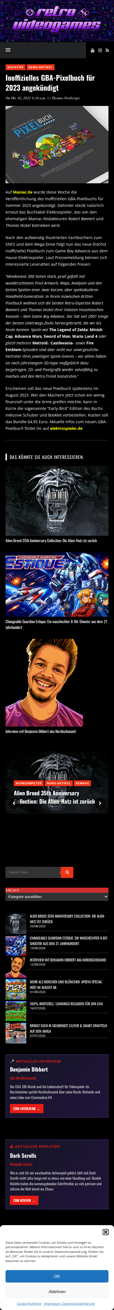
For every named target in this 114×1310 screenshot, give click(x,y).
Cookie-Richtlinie (29, 1303)
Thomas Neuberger (66, 97)
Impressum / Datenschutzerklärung (69, 1303)
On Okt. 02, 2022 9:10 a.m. (26, 97)
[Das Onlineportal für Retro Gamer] (57, 32)
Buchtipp (15, 67)
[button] (105, 1232)
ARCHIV (12, 890)
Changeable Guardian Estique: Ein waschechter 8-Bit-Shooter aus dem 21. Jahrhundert (69, 940)
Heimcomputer (29, 783)
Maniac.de (22, 192)
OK (57, 1276)
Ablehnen (57, 1291)
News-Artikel (40, 67)
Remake (82, 783)
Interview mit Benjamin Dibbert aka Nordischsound (41, 731)
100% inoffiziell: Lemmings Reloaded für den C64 (66, 1003)
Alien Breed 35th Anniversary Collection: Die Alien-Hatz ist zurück (51, 540)
